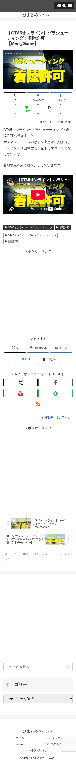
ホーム (19, 738)
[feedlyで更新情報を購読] (55, 393)
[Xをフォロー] (20, 382)
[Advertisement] (38, 292)
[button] (49, 109)
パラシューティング (45, 235)
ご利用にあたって (56, 744)
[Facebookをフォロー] (55, 382)
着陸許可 (64, 227)
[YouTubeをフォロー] (20, 393)
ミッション (56, 738)
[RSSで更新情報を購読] (38, 404)
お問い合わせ (38, 750)
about (20, 744)
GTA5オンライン (17, 235)
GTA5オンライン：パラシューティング (30, 227)
